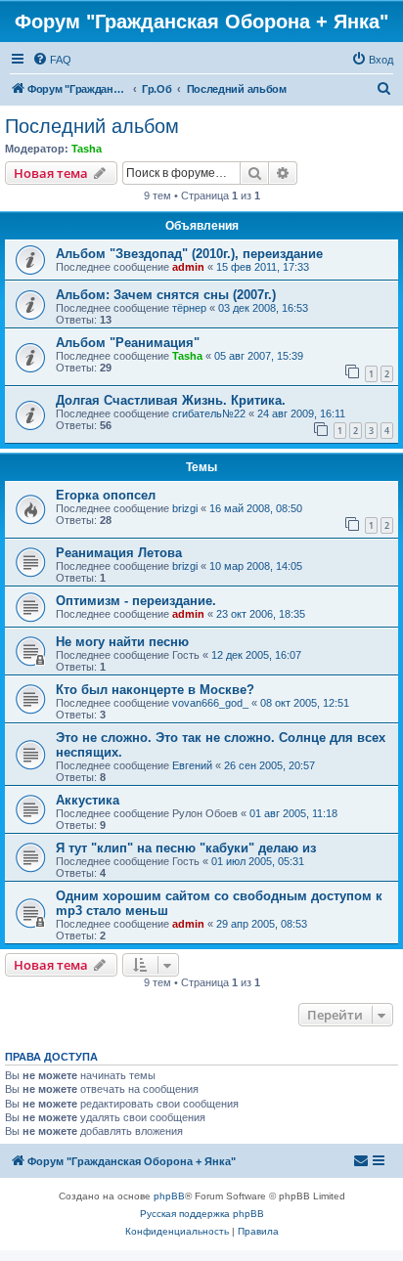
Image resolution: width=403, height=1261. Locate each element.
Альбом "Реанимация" (128, 342)
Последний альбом (92, 126)
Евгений (192, 765)
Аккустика (87, 800)
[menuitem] (51, 59)
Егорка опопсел (106, 495)
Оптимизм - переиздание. (136, 600)
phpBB (169, 1196)
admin (188, 267)
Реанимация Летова (119, 552)
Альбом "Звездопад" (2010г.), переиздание (189, 253)
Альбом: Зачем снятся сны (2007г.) (166, 294)
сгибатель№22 (209, 413)
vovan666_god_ (210, 703)
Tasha (86, 148)
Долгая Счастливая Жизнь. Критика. (171, 400)
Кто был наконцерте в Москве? (155, 689)
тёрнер (189, 308)
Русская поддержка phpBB (202, 1213)
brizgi (185, 508)
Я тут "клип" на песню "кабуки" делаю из (186, 848)
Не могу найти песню (122, 641)
